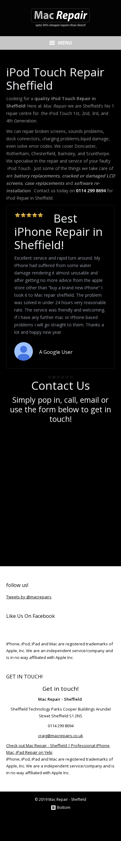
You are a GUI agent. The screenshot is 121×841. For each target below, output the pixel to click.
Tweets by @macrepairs (29, 597)
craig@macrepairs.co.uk (60, 735)
